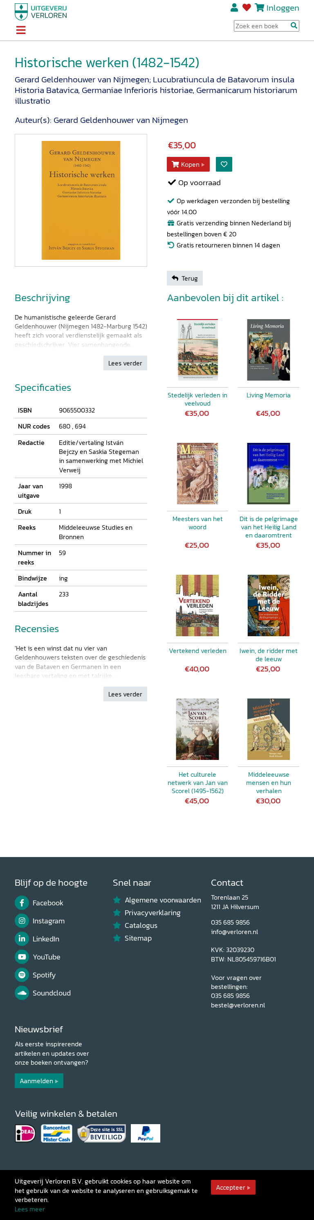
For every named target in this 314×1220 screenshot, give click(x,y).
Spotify (44, 975)
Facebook (48, 903)
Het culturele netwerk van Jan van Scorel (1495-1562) (198, 782)
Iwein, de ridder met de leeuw (269, 655)
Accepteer (230, 1187)
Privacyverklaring (153, 912)
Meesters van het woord (198, 523)
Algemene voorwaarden (163, 900)
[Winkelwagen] (259, 7)
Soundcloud (52, 993)
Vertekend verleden (198, 650)
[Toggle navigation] (21, 31)
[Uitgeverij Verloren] (41, 11)
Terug (190, 278)
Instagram (49, 921)
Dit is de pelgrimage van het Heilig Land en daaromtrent (269, 527)
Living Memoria (269, 395)
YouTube (47, 957)
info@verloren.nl (234, 932)
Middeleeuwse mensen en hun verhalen (268, 782)
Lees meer (30, 1209)
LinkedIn (46, 939)
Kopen (190, 164)
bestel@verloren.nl (238, 1005)
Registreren (235, 7)
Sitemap (138, 938)
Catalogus (141, 925)
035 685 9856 (230, 922)
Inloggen (283, 7)
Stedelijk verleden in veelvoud (197, 399)
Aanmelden (36, 1081)
